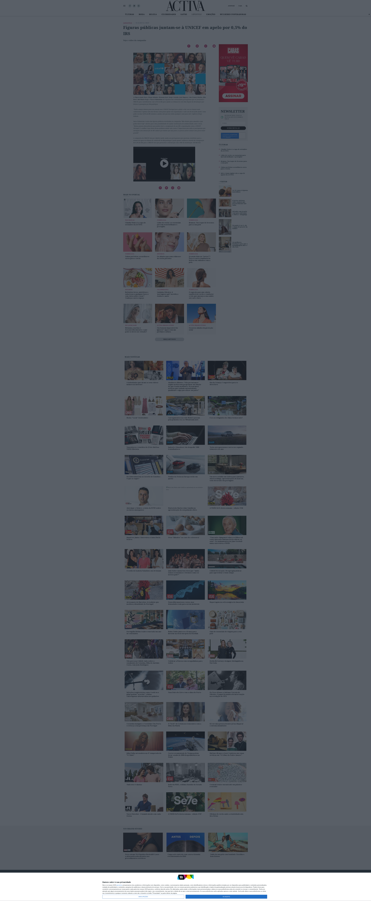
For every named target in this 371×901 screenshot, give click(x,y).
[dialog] (185, 887)
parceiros (119, 885)
